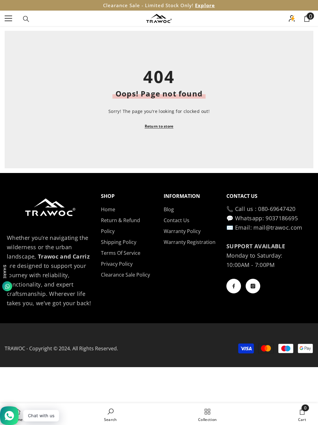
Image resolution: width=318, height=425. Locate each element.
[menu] (8, 18)
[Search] (26, 19)
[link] (110, 414)
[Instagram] (253, 286)
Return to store (159, 126)
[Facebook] (233, 286)
